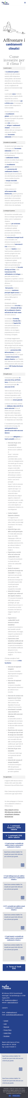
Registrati (6, 1027)
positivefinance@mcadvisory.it (14, 1015)
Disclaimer (7, 1036)
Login (5, 1024)
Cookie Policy (7, 1033)
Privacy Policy (8, 1030)
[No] (26, 1092)
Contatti (6, 1021)
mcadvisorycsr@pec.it (11, 1000)
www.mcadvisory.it (12, 1002)
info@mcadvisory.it (11, 1012)
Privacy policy (16, 1095)
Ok (10, 1095)
